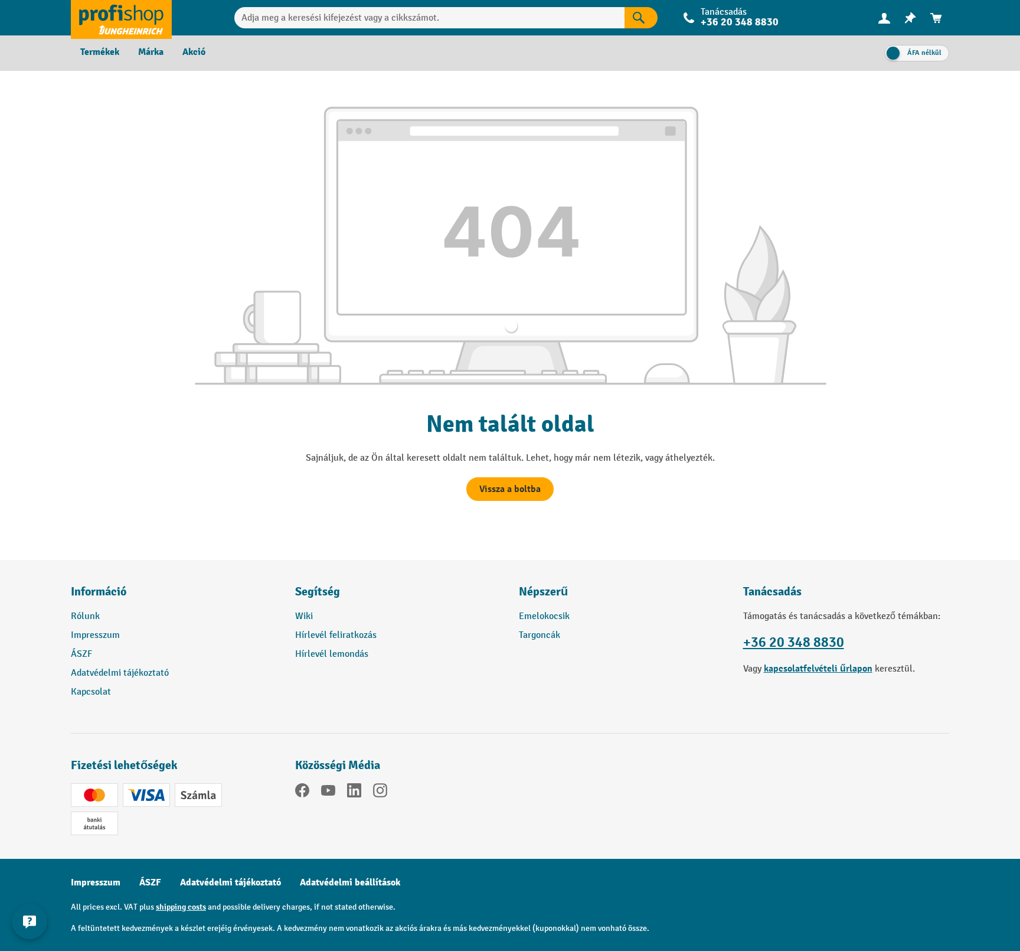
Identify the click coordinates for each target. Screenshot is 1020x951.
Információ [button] (98, 591)
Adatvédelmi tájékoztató (120, 673)
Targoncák (539, 635)
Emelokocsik (544, 616)
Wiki (304, 616)
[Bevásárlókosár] (936, 18)
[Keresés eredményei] (641, 17)
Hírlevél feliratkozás (336, 635)
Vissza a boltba (510, 489)
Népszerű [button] (543, 591)
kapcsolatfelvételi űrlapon (818, 669)
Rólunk (85, 616)
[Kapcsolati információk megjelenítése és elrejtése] (29, 921)
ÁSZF (81, 654)
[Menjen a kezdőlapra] (121, 17)
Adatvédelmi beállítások (350, 882)
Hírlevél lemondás (331, 654)
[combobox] (429, 17)
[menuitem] (884, 18)
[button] (398, 597)
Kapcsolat (91, 692)
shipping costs (181, 907)
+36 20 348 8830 (793, 642)
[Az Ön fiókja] (884, 18)
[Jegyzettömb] (910, 18)
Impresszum (95, 635)
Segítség (317, 591)
